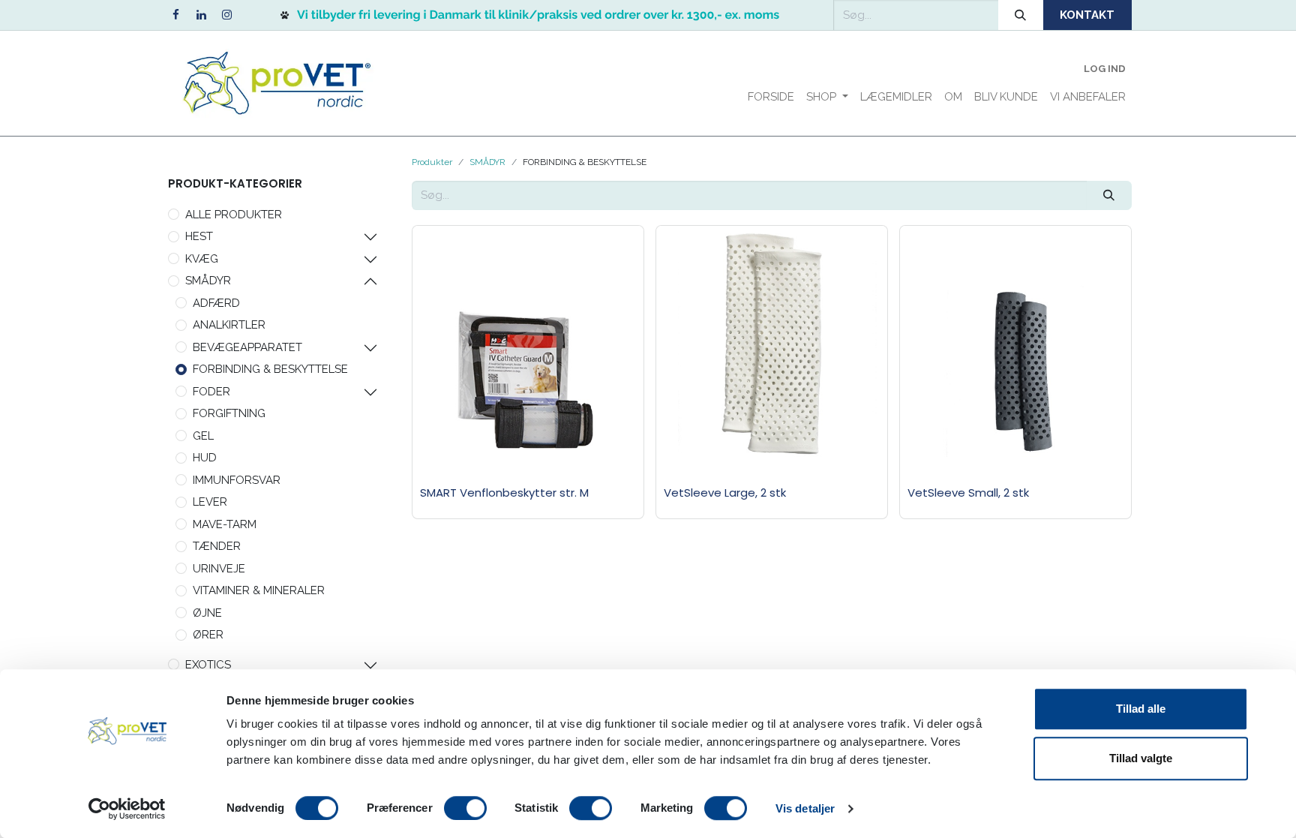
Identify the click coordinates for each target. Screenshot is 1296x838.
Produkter (432, 162)
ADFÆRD (216, 303)
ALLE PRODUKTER (233, 214)
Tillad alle (1141, 708)
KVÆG (201, 259)
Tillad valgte (1140, 758)
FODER (211, 391)
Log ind (1105, 68)
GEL (203, 436)
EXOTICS (208, 664)
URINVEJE (219, 568)
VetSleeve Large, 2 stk (725, 492)
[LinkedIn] (201, 15)
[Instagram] (226, 15)
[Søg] (1020, 15)
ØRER (208, 634)
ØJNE (207, 613)
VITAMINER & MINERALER (259, 590)
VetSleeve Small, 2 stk (968, 492)
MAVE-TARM (224, 524)
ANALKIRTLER (229, 325)
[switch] (465, 808)
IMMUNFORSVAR (236, 480)
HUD (205, 457)
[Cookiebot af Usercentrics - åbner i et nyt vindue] (127, 808)
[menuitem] (771, 97)
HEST (199, 236)
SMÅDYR (208, 280)
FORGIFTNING (229, 413)
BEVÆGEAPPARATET (247, 347)
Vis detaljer (805, 808)
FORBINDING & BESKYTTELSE (270, 369)
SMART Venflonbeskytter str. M (504, 492)
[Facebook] (175, 15)
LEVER (210, 502)
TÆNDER (217, 546)
